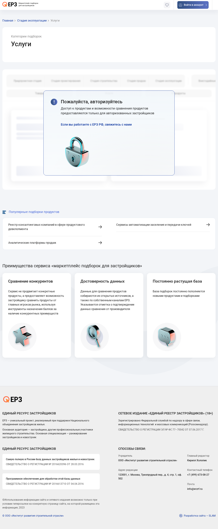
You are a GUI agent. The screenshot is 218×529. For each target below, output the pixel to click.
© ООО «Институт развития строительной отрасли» (33, 515)
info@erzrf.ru (195, 488)
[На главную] (20, 4)
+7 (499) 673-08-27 (198, 474)
